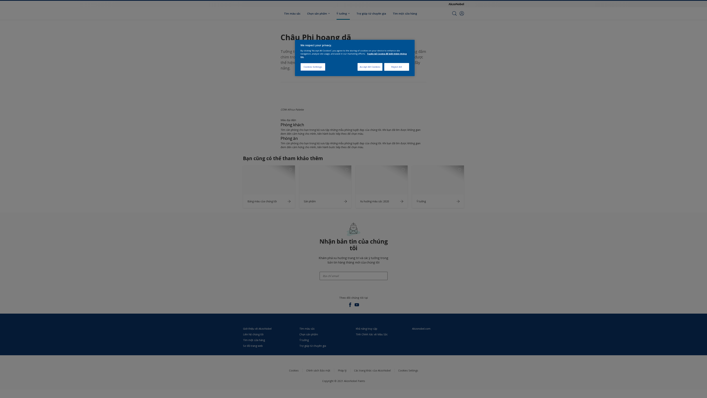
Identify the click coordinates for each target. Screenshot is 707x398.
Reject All (396, 66)
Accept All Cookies (370, 66)
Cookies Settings (313, 66)
